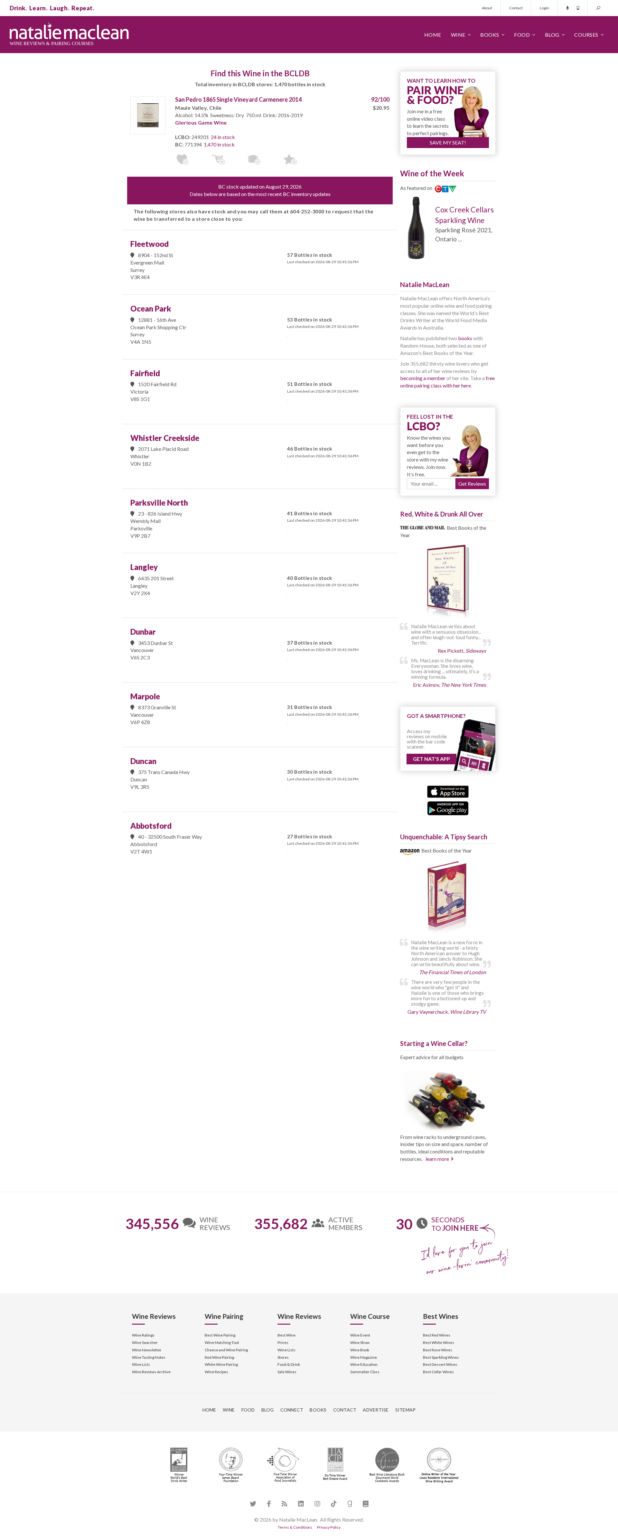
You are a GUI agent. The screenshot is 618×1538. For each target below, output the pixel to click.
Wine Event (360, 1335)
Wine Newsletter (147, 1349)
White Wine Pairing (221, 1364)
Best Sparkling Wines (441, 1357)
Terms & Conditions (295, 1527)
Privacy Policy (329, 1527)
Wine (458, 35)
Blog (552, 35)
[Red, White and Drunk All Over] (448, 582)
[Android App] (448, 807)
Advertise (376, 1409)
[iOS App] (448, 791)
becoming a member (422, 378)
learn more (437, 1159)
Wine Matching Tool (222, 1342)
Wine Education (364, 1364)
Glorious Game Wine (201, 122)
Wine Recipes (216, 1371)
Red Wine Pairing (219, 1357)
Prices (282, 1342)
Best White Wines (438, 1342)
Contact (516, 7)
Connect (292, 1409)
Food (522, 35)
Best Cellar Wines (438, 1371)
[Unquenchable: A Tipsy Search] (448, 898)
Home (432, 35)
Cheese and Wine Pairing (226, 1349)
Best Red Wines (436, 1335)
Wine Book (359, 1349)
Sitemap (405, 1409)
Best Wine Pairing (220, 1335)
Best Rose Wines (437, 1349)
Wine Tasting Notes (148, 1357)
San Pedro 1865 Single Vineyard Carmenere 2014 (238, 99)
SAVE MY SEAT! (448, 142)
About (487, 7)
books (465, 338)
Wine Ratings (143, 1335)
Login (544, 7)
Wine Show (360, 1342)
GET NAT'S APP (431, 759)
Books (489, 35)
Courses (586, 35)
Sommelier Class (364, 1371)
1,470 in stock (219, 144)
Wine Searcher (145, 1342)
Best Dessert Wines (440, 1364)
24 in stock (223, 137)
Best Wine (286, 1335)
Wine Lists (141, 1364)
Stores (283, 1357)
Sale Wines (286, 1371)
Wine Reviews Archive (151, 1371)
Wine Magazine (363, 1357)
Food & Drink (288, 1364)
